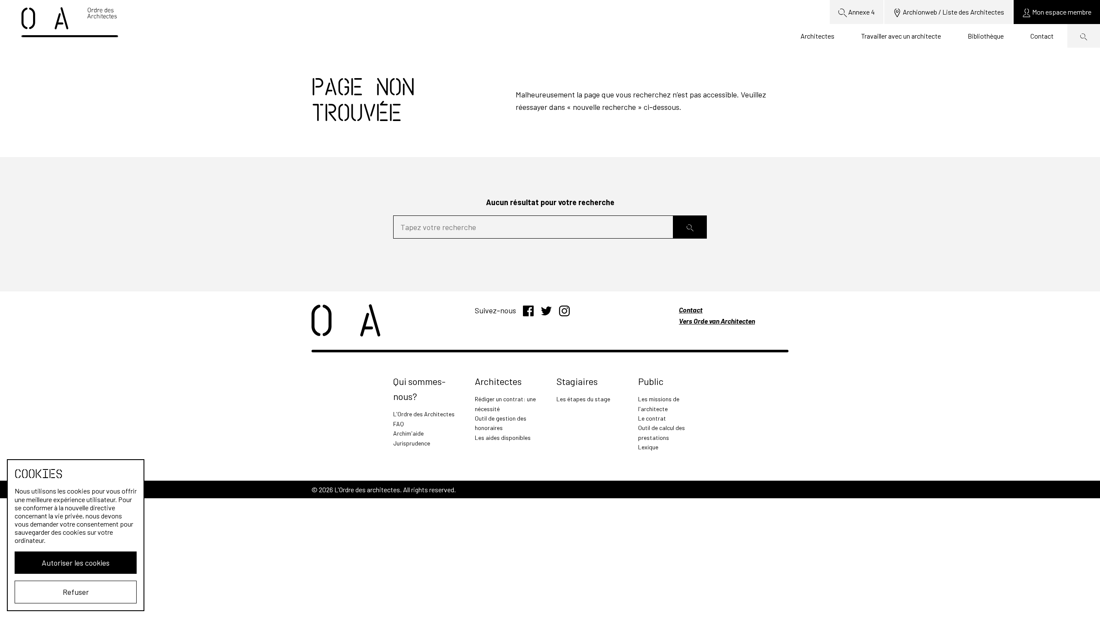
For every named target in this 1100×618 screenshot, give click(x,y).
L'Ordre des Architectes (424, 414)
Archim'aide (408, 433)
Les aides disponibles (503, 437)
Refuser (76, 592)
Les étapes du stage (583, 399)
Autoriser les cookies (76, 562)
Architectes (817, 36)
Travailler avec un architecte (901, 36)
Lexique (648, 447)
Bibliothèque (986, 36)
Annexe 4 (861, 12)
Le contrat (652, 418)
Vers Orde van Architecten (717, 321)
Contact (1042, 36)
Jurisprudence (411, 443)
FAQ (398, 423)
